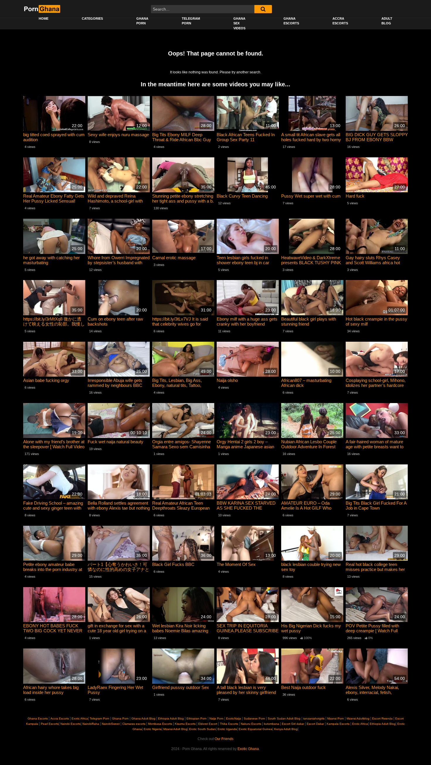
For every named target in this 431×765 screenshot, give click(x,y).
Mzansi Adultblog (358, 718)
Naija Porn (216, 718)
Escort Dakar (315, 723)
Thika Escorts (229, 723)
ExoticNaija (233, 718)
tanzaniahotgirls (314, 718)
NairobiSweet (111, 723)
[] (263, 9)
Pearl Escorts (50, 723)
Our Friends (224, 739)
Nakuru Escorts (251, 723)
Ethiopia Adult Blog (171, 718)
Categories (92, 18)
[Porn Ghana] (42, 9)
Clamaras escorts (133, 723)
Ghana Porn (142, 21)
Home (43, 18)
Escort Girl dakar (293, 723)
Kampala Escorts (338, 723)
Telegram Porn (191, 21)
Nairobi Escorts (70, 723)
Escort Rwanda (382, 718)
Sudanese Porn (254, 718)
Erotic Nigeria (152, 729)
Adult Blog (386, 21)
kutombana (271, 723)
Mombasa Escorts (160, 723)
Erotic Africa (359, 723)
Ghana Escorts (291, 21)
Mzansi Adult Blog (174, 729)
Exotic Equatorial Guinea (255, 729)
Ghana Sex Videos (239, 23)
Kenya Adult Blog (285, 729)
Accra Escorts (340, 21)
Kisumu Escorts (185, 723)
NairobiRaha (90, 723)
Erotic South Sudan (202, 729)
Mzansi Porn (335, 718)
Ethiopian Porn (196, 718)
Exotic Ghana (248, 749)
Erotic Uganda (227, 729)
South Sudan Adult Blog (284, 718)
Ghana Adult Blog (143, 718)
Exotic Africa (80, 718)
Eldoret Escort (207, 723)
